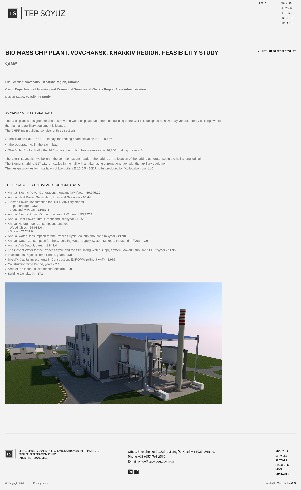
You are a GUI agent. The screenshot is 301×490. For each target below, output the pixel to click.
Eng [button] (261, 3)
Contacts (287, 23)
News (278, 469)
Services (286, 8)
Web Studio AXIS (286, 483)
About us (286, 3)
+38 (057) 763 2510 (151, 456)
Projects (287, 18)
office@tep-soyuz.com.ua (156, 461)
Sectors (286, 13)
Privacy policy (40, 483)
